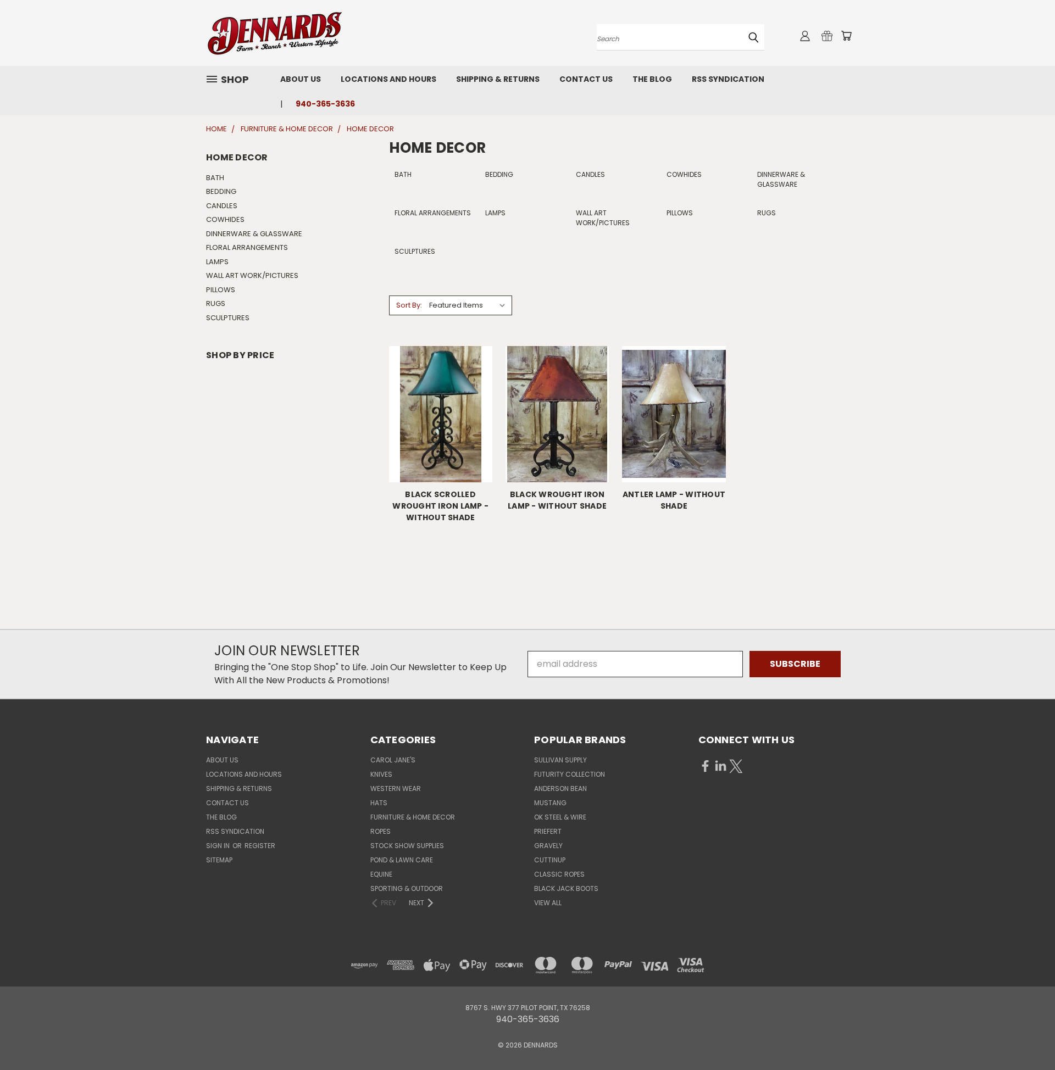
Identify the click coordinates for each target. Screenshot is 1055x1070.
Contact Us (586, 79)
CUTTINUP (549, 860)
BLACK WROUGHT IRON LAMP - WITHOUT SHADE (557, 500)
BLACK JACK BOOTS (566, 888)
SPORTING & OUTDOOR (406, 888)
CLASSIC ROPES (559, 874)
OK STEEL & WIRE (560, 817)
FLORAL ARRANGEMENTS (247, 247)
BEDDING (221, 191)
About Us (300, 79)
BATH (215, 177)
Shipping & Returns (498, 79)
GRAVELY (548, 845)
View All (548, 902)
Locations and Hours (388, 79)
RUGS (215, 303)
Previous (1024, 1035)
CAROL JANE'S (392, 760)
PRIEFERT (548, 831)
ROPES (380, 831)
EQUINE (381, 874)
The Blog (652, 79)
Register (260, 845)
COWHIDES (225, 219)
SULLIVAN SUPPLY (560, 760)
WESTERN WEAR (395, 788)
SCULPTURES (227, 318)
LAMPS (217, 262)
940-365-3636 (325, 103)
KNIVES (381, 774)
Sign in (218, 845)
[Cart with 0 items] (846, 35)
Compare (437, 423)
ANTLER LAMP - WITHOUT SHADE (674, 500)
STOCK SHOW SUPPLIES (407, 845)
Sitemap (219, 860)
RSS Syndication (728, 79)
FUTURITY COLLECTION (569, 774)
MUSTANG (550, 802)
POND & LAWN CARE (401, 860)
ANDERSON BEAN (560, 788)
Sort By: (409, 305)
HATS (378, 802)
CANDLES (221, 205)
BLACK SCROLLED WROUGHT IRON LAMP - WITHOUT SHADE (440, 506)
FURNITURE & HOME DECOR (412, 817)
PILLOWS (220, 290)
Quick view (440, 400)
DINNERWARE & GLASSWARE (254, 234)
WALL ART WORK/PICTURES (252, 275)
